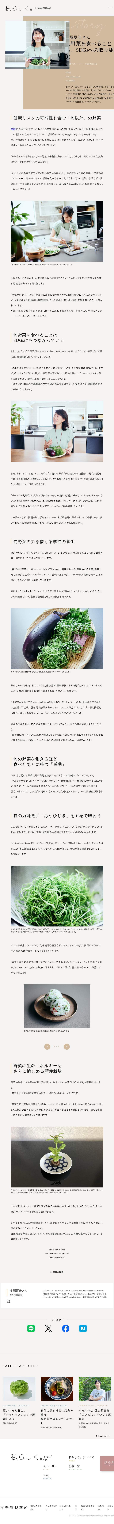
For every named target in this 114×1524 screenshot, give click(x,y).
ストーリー (50, 1466)
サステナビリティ (73, 76)
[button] (47, 1047)
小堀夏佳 (71, 80)
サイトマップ (73, 1515)
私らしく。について (81, 1457)
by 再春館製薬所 (43, 8)
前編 (13, 129)
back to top (104, 1436)
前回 (96, 98)
